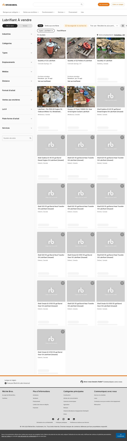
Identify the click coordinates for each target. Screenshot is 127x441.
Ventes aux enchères (30, 12)
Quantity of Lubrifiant (104, 61)
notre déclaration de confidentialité (27, 436)
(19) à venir (10, 26)
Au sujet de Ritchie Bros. (8, 395)
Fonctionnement (47, 12)
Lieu (82, 12)
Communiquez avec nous (112, 382)
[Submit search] (82, 4)
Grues (65, 414)
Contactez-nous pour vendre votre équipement (107, 401)
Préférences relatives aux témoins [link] (79, 422)
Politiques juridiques (61, 422)
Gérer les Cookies (6, 436)
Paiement (35, 408)
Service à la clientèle (100, 395)
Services (61, 12)
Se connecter (103, 4)
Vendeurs (35, 398)
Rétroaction (97, 405)
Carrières (4, 398)
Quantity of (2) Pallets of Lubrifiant (80, 61)
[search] (30, 138)
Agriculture (66, 405)
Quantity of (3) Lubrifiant (46, 61)
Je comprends (120, 435)
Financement (73, 12)
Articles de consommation (71, 398)
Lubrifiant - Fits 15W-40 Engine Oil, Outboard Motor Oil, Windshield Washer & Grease (50, 111)
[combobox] (104, 25)
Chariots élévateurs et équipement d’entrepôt (76, 411)
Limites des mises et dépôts (41, 405)
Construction (67, 395)
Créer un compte (117, 4)
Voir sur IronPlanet (44, 81)
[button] (76, 25)
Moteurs (66, 408)
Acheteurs (35, 395)
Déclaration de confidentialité (45, 422)
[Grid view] (122, 25)
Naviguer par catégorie (10, 12)
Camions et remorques (70, 401)
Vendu (25, 26)
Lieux (95, 398)
